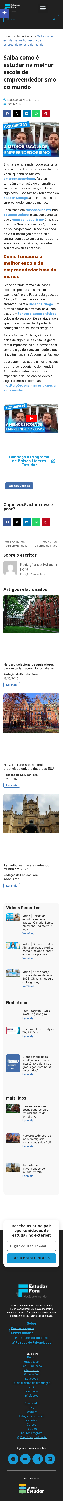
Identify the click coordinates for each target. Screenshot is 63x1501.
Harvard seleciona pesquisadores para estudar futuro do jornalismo (29, 666)
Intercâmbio (25, 36)
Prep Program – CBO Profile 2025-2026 (36, 1012)
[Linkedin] (50, 1459)
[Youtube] (25, 1459)
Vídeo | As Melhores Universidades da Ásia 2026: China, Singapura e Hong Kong (37, 977)
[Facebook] (13, 1459)
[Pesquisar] (54, 19)
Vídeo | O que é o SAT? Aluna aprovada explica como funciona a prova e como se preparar (38, 949)
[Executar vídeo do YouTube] (31, 419)
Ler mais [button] (11, 684)
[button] (43, 8)
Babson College (19, 485)
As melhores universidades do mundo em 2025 (26, 867)
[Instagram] (37, 1459)
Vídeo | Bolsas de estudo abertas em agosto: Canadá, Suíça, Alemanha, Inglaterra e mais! (37, 922)
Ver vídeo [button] (28, 933)
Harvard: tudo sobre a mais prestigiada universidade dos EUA (29, 766)
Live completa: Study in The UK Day (38, 1030)
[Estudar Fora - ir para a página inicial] (12, 8)
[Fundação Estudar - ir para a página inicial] (31, 1489)
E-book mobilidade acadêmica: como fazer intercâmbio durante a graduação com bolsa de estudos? (38, 1063)
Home (8, 36)
